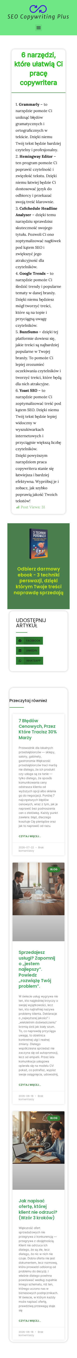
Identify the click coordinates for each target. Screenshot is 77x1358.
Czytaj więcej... (30, 836)
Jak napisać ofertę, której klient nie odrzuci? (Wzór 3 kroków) (38, 1209)
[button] (38, 27)
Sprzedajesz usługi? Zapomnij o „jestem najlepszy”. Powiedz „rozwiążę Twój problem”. (37, 969)
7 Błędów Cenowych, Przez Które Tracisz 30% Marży (38, 729)
